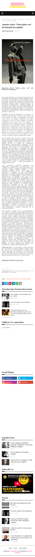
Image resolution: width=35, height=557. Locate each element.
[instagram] (9, 382)
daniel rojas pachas (8, 31)
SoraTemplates (13, 551)
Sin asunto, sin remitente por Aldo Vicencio (20, 504)
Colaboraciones (10, 279)
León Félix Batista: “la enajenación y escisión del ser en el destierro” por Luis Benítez (21, 537)
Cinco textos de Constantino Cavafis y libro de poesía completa (21, 461)
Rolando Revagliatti (11, 19)
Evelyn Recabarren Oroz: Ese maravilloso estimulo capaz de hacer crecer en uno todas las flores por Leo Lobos (21, 312)
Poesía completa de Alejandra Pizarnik (19, 453)
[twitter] (25, 378)
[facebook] (9, 378)
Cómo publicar (23, 548)
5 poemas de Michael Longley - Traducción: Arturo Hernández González (19, 520)
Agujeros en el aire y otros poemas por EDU (20, 529)
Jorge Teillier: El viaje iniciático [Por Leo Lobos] (20, 295)
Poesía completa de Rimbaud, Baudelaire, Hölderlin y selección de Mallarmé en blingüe (21, 444)
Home (10, 548)
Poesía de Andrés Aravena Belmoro (20, 302)
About (15, 548)
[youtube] (25, 382)
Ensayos (17, 279)
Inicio (3, 19)
